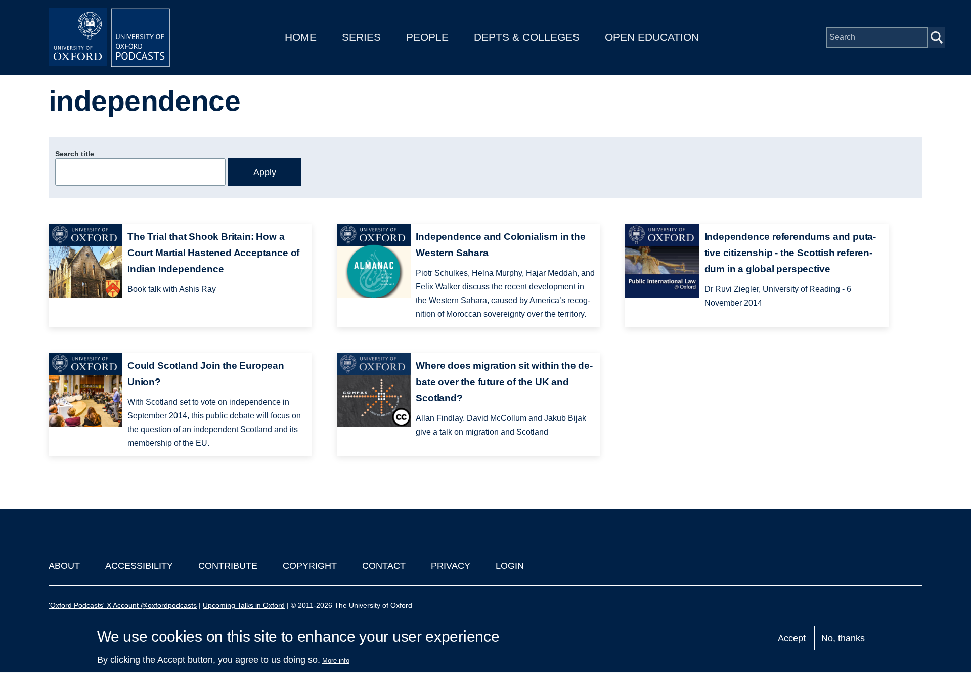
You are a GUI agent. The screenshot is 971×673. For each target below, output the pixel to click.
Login (510, 566)
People (427, 37)
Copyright (310, 566)
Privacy (450, 566)
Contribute (227, 566)
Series (361, 37)
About (64, 566)
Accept (792, 638)
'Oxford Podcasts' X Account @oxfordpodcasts (123, 605)
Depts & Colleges (527, 37)
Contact (384, 566)
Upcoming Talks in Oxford (244, 605)
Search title (74, 154)
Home (301, 37)
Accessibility (139, 566)
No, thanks (843, 638)
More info (335, 660)
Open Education (652, 37)
